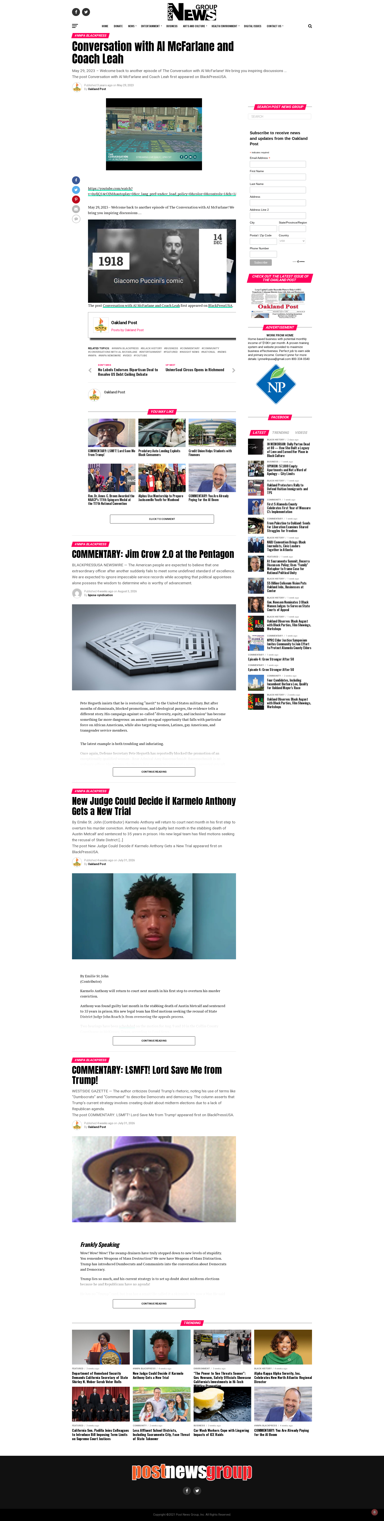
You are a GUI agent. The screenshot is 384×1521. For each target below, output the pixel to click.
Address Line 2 (259, 209)
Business (171, 26)
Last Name (257, 183)
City (252, 222)
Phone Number (259, 248)
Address (255, 196)
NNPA (93, 355)
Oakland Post (97, 89)
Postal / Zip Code (261, 235)
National (209, 352)
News (131, 26)
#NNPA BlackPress (126, 348)
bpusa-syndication (100, 595)
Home (105, 26)
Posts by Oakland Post (127, 330)
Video (128, 355)
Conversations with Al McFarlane (113, 352)
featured (171, 352)
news (222, 352)
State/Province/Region (292, 222)
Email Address (260, 158)
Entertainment (150, 26)
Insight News (190, 352)
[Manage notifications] (374, 1512)
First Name (257, 171)
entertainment (151, 352)
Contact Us (274, 26)
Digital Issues (252, 26)
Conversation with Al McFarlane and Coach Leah (141, 305)
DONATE (118, 26)
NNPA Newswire (110, 355)
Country (284, 235)
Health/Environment (224, 26)
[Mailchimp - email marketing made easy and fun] (299, 262)
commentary (191, 348)
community (211, 348)
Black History (152, 348)
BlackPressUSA (220, 305)
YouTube (141, 355)
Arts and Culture (194, 26)
